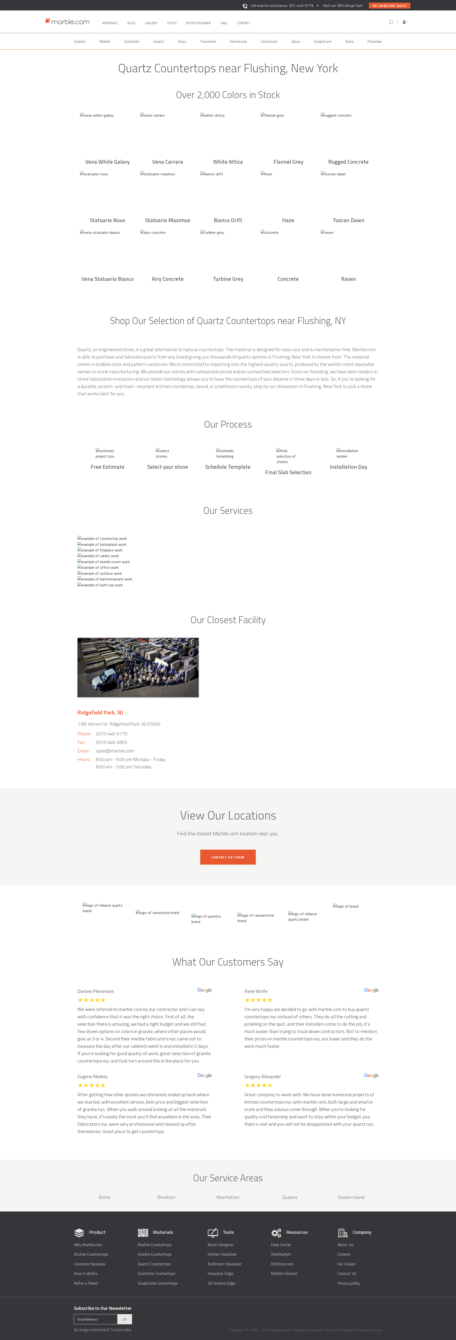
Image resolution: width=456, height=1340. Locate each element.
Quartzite (131, 41)
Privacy (362, 1330)
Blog (132, 22)
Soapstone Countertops (158, 1283)
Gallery (151, 22)
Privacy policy (348, 1283)
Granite (80, 41)
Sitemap (375, 1330)
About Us (345, 1245)
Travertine (208, 41)
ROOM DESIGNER (198, 22)
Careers (343, 1254)
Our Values (346, 1264)
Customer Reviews (89, 1264)
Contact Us (346, 1274)
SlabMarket (281, 1254)
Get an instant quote (390, 5)
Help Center (281, 1245)
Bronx (104, 1197)
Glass (295, 41)
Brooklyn (166, 1197)
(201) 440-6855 (111, 742)
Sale (224, 22)
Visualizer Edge (220, 1274)
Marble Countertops (155, 1245)
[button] (405, 22)
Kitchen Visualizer (222, 1254)
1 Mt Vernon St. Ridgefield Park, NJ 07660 (118, 723)
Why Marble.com (88, 1245)
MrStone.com (282, 1264)
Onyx (182, 41)
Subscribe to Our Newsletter (103, 1308)
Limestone (269, 41)
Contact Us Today (228, 857)
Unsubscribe (121, 1330)
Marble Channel (284, 1274)
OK (125, 1319)
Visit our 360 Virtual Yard (342, 5)
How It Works (85, 1274)
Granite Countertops (155, 1254)
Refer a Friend (86, 1283)
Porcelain (374, 41)
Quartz (158, 41)
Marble (105, 41)
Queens (289, 1197)
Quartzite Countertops (157, 1274)
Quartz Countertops (154, 1264)
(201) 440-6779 (111, 733)
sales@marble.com (115, 750)
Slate (349, 41)
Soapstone (323, 41)
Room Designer (220, 1245)
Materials (110, 22)
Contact (243, 22)
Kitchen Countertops (91, 1254)
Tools (172, 22)
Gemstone (238, 41)
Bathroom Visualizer (224, 1264)
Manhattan (228, 1197)
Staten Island (351, 1197)
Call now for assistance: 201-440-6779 (282, 5)
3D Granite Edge (221, 1283)
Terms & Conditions (339, 1330)
